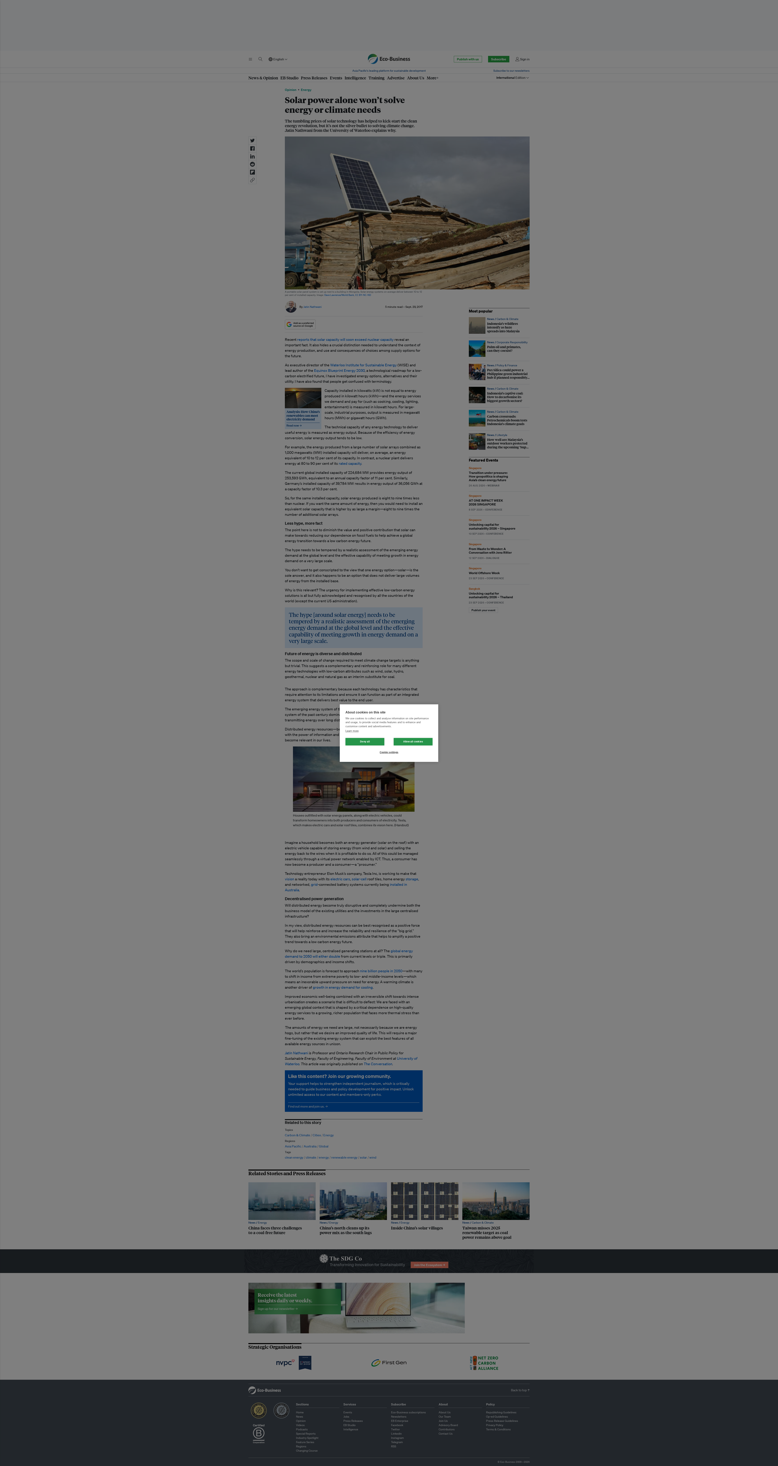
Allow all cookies (413, 741)
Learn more (352, 730)
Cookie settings (389, 752)
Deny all (365, 741)
